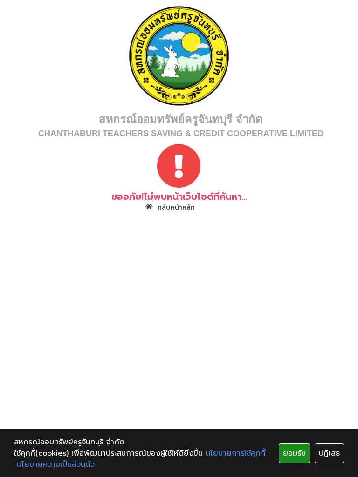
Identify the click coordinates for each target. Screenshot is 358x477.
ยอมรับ (294, 453)
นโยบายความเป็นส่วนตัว (56, 464)
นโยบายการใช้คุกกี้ (236, 453)
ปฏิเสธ (329, 453)
